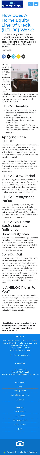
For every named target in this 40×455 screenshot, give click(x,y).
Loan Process (20, 416)
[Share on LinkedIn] (13, 56)
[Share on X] (9, 56)
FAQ (20, 429)
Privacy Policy (20, 391)
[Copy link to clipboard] (23, 56)
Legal (20, 386)
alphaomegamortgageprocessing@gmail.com (20, 374)
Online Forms (20, 425)
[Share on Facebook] (4, 56)
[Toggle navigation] (36, 4)
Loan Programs (20, 411)
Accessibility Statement (20, 395)
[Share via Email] (18, 56)
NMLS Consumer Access (20, 355)
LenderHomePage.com (27, 452)
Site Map (20, 399)
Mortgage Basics (20, 420)
